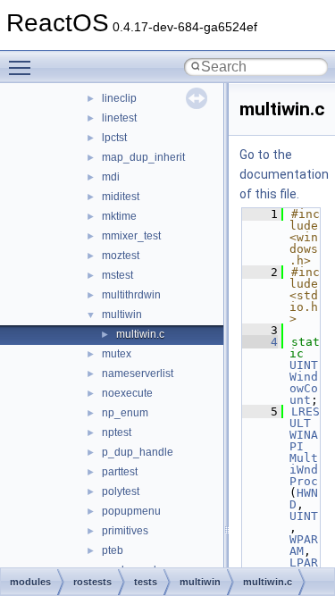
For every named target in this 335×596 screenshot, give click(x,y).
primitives (125, 531)
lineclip (119, 98)
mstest (117, 275)
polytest (120, 491)
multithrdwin (131, 295)
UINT (303, 365)
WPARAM (303, 545)
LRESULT (304, 417)
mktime (119, 216)
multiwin (122, 314)
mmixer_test (131, 236)
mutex (116, 354)
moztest (120, 255)
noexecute (127, 393)
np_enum (125, 413)
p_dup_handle (137, 452)
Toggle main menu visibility (23, 67)
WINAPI (303, 440)
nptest (116, 432)
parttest (120, 472)
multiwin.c (140, 334)
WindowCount (303, 388)
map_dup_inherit (143, 157)
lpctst (114, 137)
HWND (303, 498)
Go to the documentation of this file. (284, 174)
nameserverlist (137, 373)
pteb (112, 550)
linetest (119, 118)
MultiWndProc (303, 469)
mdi (111, 177)
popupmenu (131, 511)
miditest (120, 196)
